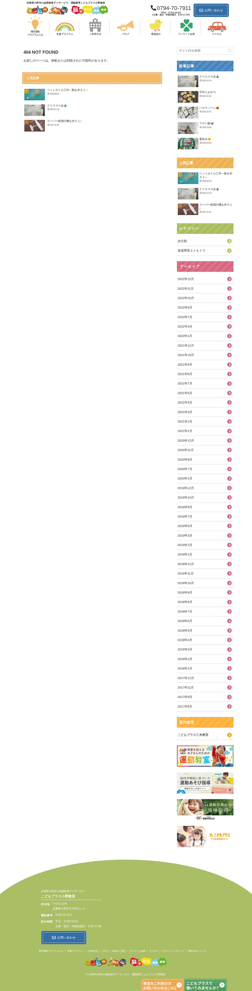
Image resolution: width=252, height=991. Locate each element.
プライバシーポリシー (173, 951)
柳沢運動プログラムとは (51, 951)
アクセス (153, 951)
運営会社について (197, 951)
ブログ (105, 951)
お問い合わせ (214, 10)
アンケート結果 (137, 951)
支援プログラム (75, 951)
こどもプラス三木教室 (193, 735)
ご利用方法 (92, 951)
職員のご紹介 (119, 951)
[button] (230, 51)
